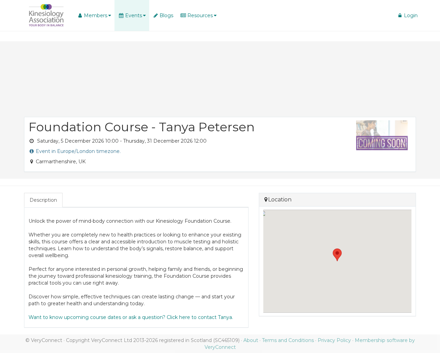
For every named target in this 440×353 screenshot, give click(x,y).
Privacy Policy (334, 340)
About (250, 340)
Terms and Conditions (288, 340)
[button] (94, 15)
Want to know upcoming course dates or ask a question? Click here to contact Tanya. (131, 317)
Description (43, 200)
